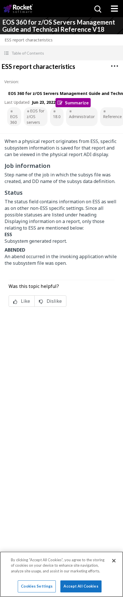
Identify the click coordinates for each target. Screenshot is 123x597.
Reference (112, 116)
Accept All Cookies (81, 586)
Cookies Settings (37, 586)
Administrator (82, 116)
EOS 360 (14, 119)
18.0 (57, 116)
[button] (61, 53)
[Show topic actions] (114, 66)
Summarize (77, 102)
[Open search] (97, 8)
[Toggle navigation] (114, 8)
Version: (11, 81)
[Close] (114, 560)
